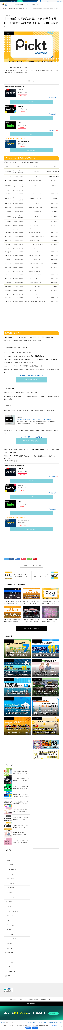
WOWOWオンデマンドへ (31, 379)
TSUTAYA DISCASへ (31, 150)
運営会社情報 (13, 999)
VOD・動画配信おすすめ (11, 8)
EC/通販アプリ (10, 860)
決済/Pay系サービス (10, 971)
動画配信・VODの (31, 628)
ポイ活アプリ (10, 929)
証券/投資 (7, 976)
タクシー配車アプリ (11, 869)
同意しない (35, 1027)
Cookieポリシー (55, 1025)
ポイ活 (8, 641)
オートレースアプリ (11, 938)
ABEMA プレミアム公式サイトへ (31, 441)
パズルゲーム (10, 915)
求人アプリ (9, 660)
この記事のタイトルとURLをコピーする (31, 565)
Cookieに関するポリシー (47, 999)
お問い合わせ (23, 999)
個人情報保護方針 (33, 999)
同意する (28, 1027)
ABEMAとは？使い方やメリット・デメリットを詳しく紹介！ (34, 419)
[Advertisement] (31, 317)
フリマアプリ (10, 874)
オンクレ (9, 906)
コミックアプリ (10, 864)
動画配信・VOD (9, 33)
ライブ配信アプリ (11, 883)
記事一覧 (21, 8)
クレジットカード (9, 897)
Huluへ (31, 134)
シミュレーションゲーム (12, 911)
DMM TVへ (31, 118)
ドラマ (8, 966)
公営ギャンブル (37, 679)
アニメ (8, 957)
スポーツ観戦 (10, 962)
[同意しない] (61, 1026)
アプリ (37, 641)
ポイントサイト (10, 925)
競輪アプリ (9, 943)
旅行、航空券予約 (11, 888)
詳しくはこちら (52, 97)
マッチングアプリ (11, 878)
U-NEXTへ (31, 101)
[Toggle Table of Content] (33, 81)
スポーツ (26, 8)
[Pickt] (4, 4)
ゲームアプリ (8, 901)
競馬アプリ (9, 948)
